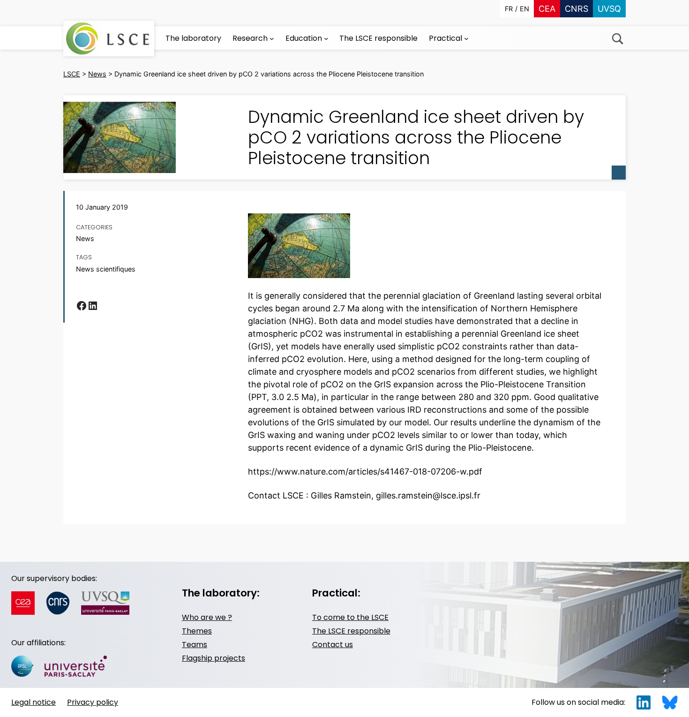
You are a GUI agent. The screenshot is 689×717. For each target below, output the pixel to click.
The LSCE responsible (351, 631)
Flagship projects (213, 658)
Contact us (332, 644)
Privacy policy (92, 702)
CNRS (576, 9)
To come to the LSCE (350, 617)
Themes (197, 631)
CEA (547, 9)
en (524, 9)
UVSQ (609, 9)
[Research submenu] (272, 38)
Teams (194, 644)
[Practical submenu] (466, 38)
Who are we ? (207, 617)
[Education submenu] (326, 38)
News (85, 238)
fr (509, 9)
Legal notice (33, 702)
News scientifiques (105, 269)
